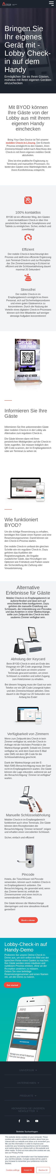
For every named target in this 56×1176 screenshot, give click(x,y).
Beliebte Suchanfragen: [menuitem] (27, 1131)
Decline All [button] (43, 1170)
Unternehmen (26, 1083)
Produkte (26, 1096)
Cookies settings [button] (12, 1170)
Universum (26, 1070)
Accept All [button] (28, 1170)
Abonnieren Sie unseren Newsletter (28, 1109)
